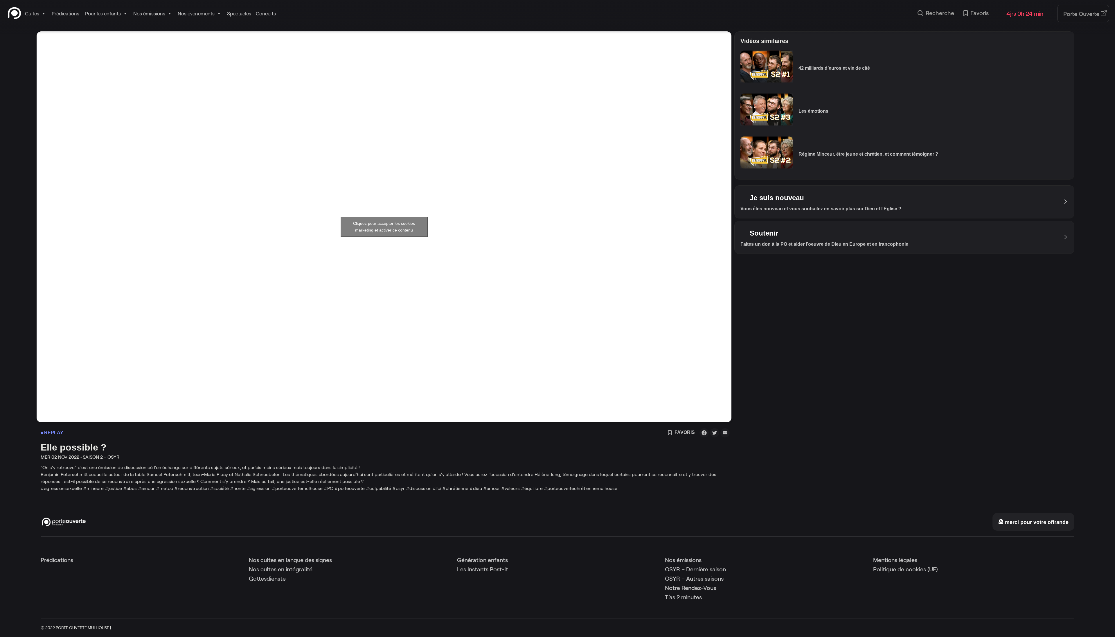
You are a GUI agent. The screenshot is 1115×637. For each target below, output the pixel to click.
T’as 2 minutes (683, 597)
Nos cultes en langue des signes (290, 560)
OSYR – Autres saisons (694, 578)
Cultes (32, 13)
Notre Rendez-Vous (690, 588)
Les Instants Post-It (482, 569)
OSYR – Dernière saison (695, 569)
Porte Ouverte (1082, 14)
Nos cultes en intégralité (280, 569)
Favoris (979, 13)
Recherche (940, 13)
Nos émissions (149, 13)
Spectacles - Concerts (251, 13)
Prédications (65, 13)
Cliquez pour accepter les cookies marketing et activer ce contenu (384, 226)
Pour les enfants (103, 13)
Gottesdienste (267, 578)
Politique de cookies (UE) (905, 569)
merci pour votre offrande (1036, 522)
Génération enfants (482, 560)
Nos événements (196, 13)
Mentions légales (895, 560)
